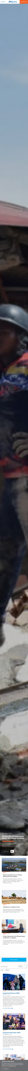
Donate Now (23, 1)
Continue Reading (7, 1008)
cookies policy (12, 1066)
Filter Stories (14, 960)
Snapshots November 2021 (11, 1033)
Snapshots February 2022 (11, 993)
